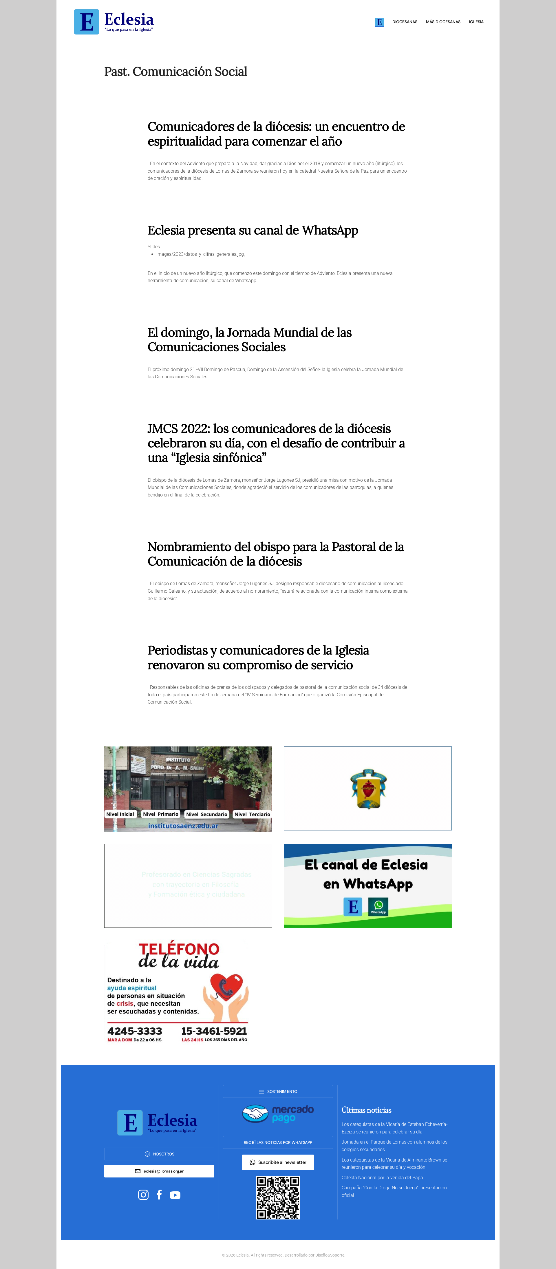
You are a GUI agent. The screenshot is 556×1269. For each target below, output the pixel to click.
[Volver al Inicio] (115, 22)
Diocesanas (404, 21)
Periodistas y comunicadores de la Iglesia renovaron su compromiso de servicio (259, 657)
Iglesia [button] (476, 21)
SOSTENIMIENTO (282, 1091)
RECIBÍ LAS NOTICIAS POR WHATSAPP (278, 1142)
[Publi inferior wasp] (368, 885)
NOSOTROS (163, 1154)
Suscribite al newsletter (282, 1162)
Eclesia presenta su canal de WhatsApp (253, 230)
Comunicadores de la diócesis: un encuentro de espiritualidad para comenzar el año (276, 133)
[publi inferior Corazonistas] (368, 788)
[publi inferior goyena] (188, 885)
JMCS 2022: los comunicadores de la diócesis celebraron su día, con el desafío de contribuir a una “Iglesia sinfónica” (276, 443)
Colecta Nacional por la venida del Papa (382, 1177)
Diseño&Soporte (329, 1255)
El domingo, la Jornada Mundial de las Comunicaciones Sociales (250, 339)
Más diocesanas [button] (443, 21)
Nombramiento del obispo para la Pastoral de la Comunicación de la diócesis (276, 554)
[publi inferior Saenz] (188, 789)
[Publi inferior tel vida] (176, 991)
